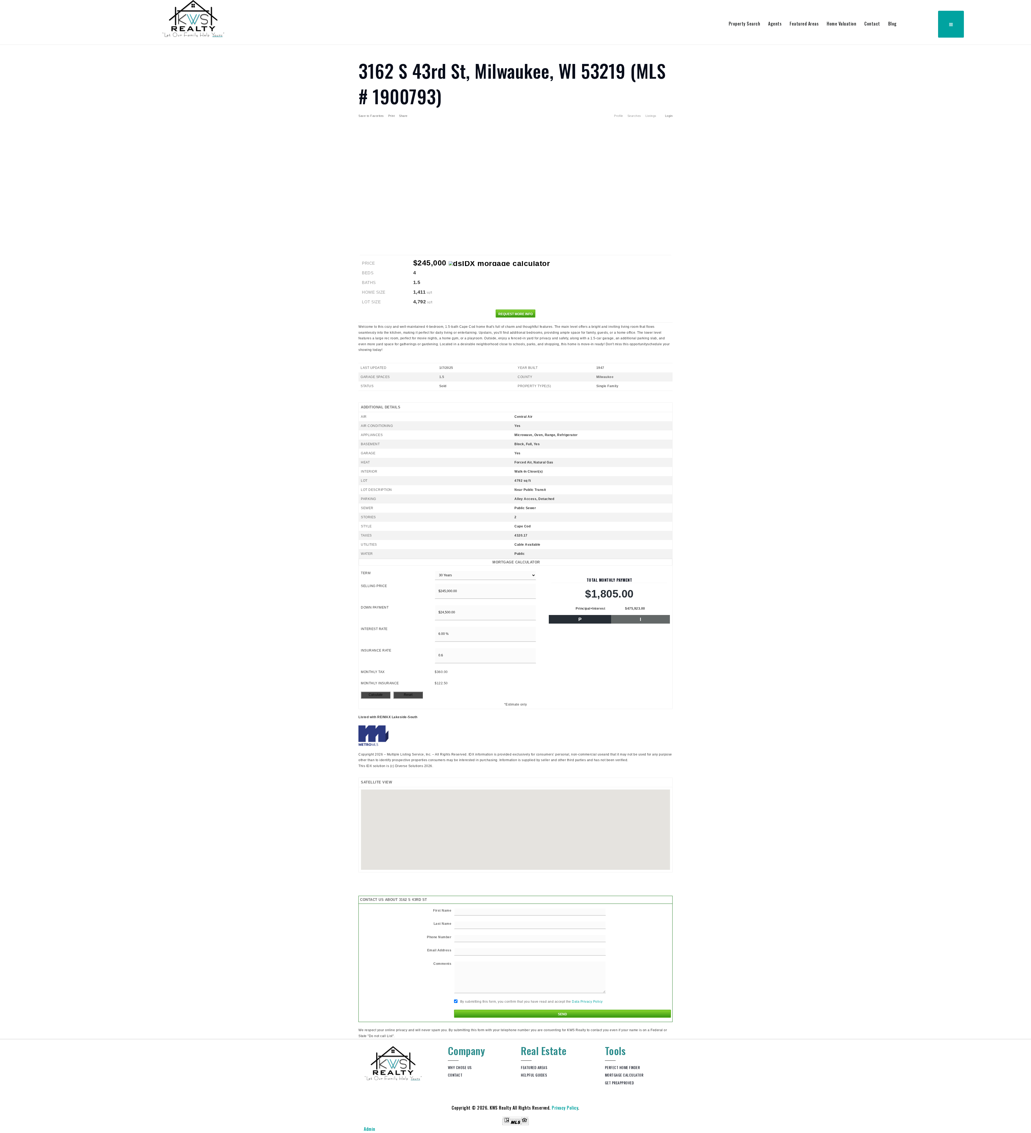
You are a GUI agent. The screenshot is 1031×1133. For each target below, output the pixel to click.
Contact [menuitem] (872, 23)
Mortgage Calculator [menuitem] (624, 1075)
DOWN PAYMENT (375, 607)
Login (669, 115)
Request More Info (515, 314)
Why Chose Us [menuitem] (460, 1067)
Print (391, 115)
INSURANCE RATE (376, 650)
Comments (442, 964)
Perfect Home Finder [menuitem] (622, 1067)
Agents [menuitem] (775, 23)
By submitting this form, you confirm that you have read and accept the (531, 1002)
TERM (366, 573)
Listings (650, 115)
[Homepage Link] (193, 18)
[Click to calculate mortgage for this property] (499, 263)
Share (403, 115)
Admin (369, 1129)
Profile (618, 115)
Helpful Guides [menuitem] (534, 1075)
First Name (442, 910)
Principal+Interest (590, 608)
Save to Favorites (371, 115)
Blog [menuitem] (892, 23)
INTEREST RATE (374, 629)
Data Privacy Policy (587, 1002)
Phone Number (439, 937)
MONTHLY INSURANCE (380, 683)
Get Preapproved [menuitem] (619, 1082)
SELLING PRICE (374, 586)
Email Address (439, 950)
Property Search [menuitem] (744, 23)
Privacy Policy (565, 1108)
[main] (515, 542)
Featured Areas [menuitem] (804, 23)
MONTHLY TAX (373, 672)
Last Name (443, 924)
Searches (634, 115)
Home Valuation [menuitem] (841, 23)
